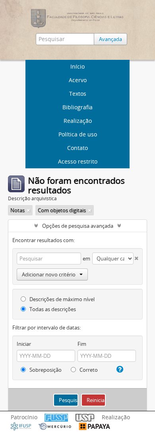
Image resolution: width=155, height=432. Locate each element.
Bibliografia (77, 107)
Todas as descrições (52, 309)
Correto (88, 369)
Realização (78, 120)
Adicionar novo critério (49, 274)
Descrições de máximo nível (61, 299)
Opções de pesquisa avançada (77, 225)
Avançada (110, 39)
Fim (82, 343)
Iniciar (24, 343)
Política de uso (77, 134)
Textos (77, 93)
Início (77, 66)
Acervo (78, 80)
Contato (77, 148)
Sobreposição (45, 369)
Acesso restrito (77, 161)
